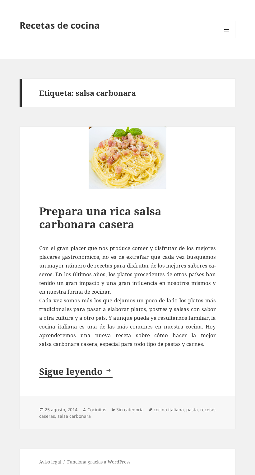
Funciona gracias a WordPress (98, 462)
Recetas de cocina (60, 25)
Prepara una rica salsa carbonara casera (100, 217)
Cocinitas (96, 409)
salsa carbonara (74, 416)
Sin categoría (130, 409)
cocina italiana (169, 409)
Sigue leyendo (76, 371)
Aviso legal (50, 462)
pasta (192, 409)
